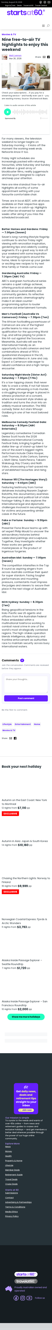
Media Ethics (11, 1211)
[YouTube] (49, 2)
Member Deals (12, 1170)
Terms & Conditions (15, 1207)
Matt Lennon (15, 55)
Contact (9, 1197)
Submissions (11, 1193)
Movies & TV (8, 730)
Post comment (26, 698)
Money (8, 1151)
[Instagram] (44, 2)
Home (37, 724)
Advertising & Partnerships (18, 1202)
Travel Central (41, 5)
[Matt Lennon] (4, 57)
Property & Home (13, 1160)
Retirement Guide (14, 1174)
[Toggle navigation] (43, 25)
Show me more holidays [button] (26, 1016)
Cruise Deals (11, 1184)
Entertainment (23, 724)
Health (8, 1156)
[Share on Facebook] (48, 57)
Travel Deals (11, 1179)
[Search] (48, 25)
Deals (19, 5)
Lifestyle (7, 724)
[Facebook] (40, 2)
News (8, 1146)
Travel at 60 (28, 5)
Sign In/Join (10, 5)
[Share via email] (44, 57)
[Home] (26, 12)
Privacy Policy (12, 1216)
